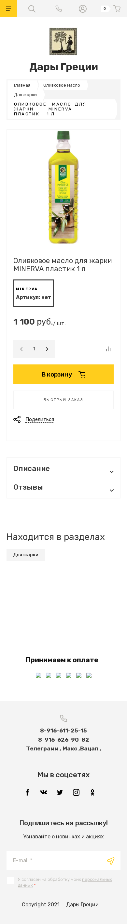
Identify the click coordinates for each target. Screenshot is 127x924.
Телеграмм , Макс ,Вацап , (63, 748)
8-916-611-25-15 (63, 730)
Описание (31, 468)
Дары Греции (63, 67)
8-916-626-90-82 (63, 739)
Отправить (110, 861)
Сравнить (108, 349)
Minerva (27, 289)
